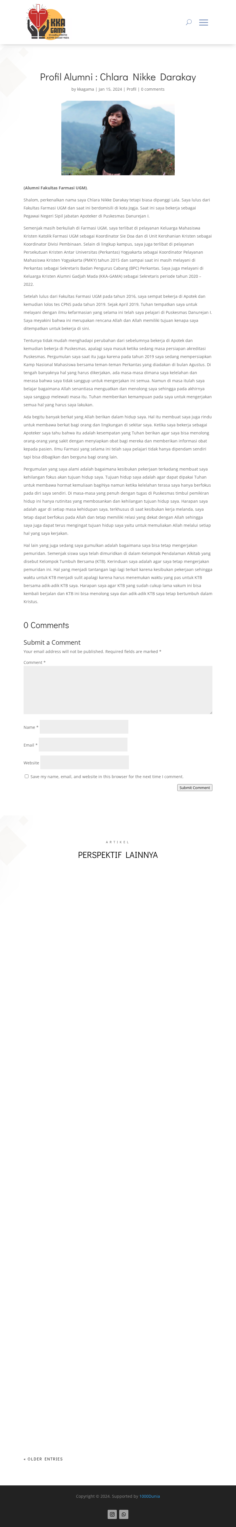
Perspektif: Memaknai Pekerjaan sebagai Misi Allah (88, 1196)
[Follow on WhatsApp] (123, 1514)
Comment (35, 662)
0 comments (153, 89)
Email (31, 745)
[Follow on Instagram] (112, 1514)
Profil (131, 89)
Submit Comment (195, 787)
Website (31, 763)
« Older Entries (43, 1459)
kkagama (85, 89)
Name (31, 727)
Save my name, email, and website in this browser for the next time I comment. (107, 776)
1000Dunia (149, 1496)
